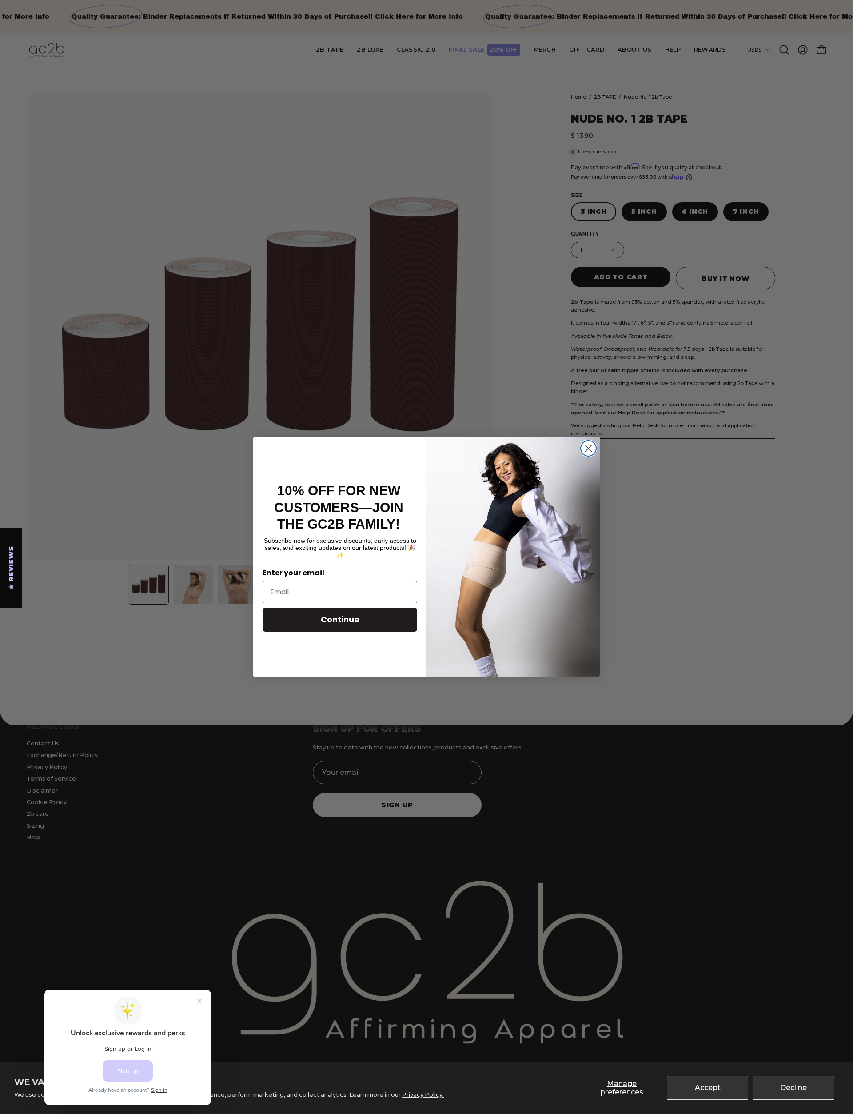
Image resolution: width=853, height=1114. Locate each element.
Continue (340, 619)
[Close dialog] (588, 448)
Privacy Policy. (423, 1094)
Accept (708, 1087)
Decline (793, 1087)
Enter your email (293, 573)
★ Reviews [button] (11, 567)
